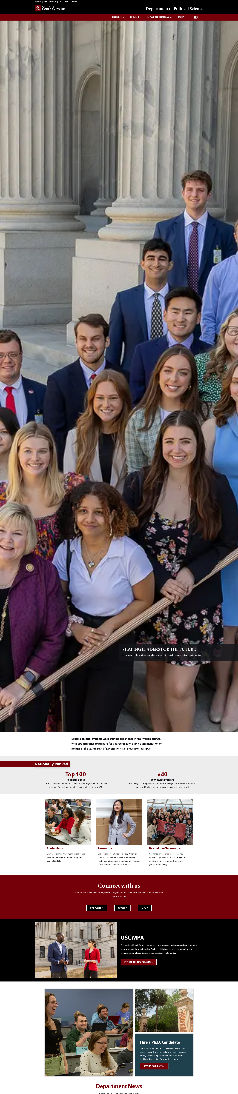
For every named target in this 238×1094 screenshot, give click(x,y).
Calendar (38, 2)
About (181, 17)
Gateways (74, 2)
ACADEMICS (117, 17)
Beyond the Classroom (158, 17)
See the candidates (153, 1066)
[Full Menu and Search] (196, 17)
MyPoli (121, 907)
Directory (52, 2)
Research (134, 17)
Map (45, 2)
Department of (174, 8)
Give (66, 2)
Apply (60, 2)
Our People (95, 907)
